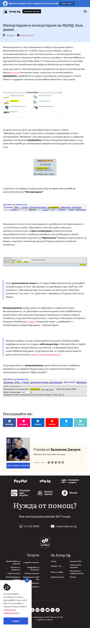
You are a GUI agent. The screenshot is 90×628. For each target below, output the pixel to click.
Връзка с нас (56, 566)
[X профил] (53, 610)
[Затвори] (27, 580)
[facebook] (49, 462)
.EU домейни (34, 587)
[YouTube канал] (47, 610)
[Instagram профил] (37, 610)
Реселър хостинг (32, 573)
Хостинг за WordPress (15, 568)
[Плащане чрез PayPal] (20, 481)
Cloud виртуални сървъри (13, 578)
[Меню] (85, 11)
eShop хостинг (13, 573)
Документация (57, 577)
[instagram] (59, 462)
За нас (53, 561)
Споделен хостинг (31, 562)
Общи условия (57, 572)
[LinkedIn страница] (42, 610)
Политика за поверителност (77, 572)
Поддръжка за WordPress (33, 568)
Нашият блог (75, 561)
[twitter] (56, 462)
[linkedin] (52, 462)
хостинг (15, 72)
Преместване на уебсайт (13, 562)
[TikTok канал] (58, 610)
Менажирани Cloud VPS (31, 578)
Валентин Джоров (27, 35)
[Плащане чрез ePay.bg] (45, 481)
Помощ (73, 577)
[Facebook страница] (32, 610)
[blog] (63, 462)
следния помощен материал (45, 354)
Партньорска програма (75, 566)
